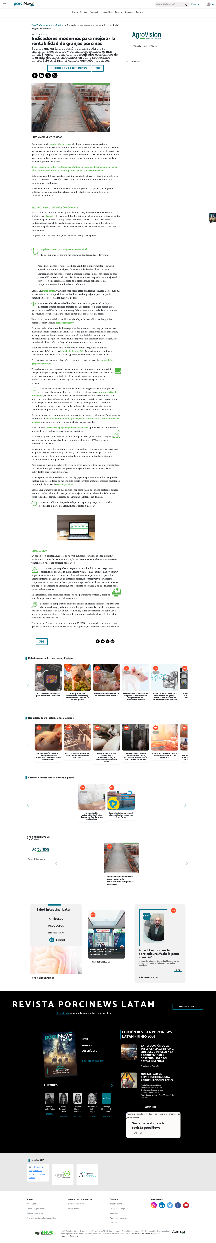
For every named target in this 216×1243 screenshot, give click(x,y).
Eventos (139, 12)
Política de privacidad (36, 1208)
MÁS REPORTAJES (101, 962)
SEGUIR (49, 1114)
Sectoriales (95, 12)
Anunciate (114, 1213)
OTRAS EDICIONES (188, 1006)
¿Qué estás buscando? (165, 4)
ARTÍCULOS (56, 919)
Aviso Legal (31, 1204)
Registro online (116, 1204)
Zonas (194, 4)
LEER (178, 970)
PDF (97, 68)
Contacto (113, 1223)
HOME (35, 25)
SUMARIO (150, 1107)
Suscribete (63, 1013)
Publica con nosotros (118, 1218)
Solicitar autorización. (141, 1233)
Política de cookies (35, 1213)
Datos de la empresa (36, 859)
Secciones (84, 12)
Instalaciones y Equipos (52, 25)
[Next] (185, 685)
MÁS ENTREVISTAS (149, 977)
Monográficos (107, 12)
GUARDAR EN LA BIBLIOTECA (69, 68)
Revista (75, 12)
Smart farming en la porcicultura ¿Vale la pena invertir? (158, 954)
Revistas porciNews (76, 1204)
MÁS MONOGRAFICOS (43, 978)
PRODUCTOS (56, 926)
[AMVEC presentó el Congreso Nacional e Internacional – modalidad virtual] (106, 928)
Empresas (119, 12)
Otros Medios (74, 1208)
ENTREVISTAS (56, 933)
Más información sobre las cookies (41, 1218)
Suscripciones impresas (119, 1208)
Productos (129, 12)
